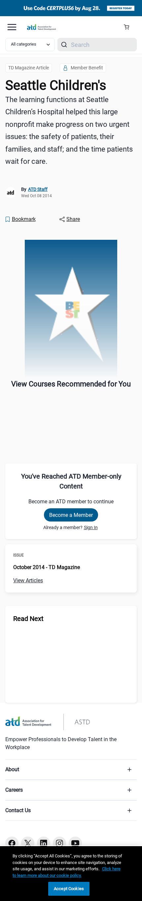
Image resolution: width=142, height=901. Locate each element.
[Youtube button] (75, 843)
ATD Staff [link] (38, 189)
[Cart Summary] (129, 27)
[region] (71, 873)
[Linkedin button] (43, 843)
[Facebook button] (11, 843)
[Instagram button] (59, 843)
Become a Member (71, 515)
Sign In (91, 527)
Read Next (28, 619)
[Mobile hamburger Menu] (11, 27)
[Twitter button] (27, 843)
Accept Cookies (69, 888)
